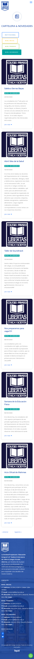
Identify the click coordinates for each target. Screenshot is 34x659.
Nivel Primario (10, 46)
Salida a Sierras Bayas (14, 88)
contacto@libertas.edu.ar (16, 592)
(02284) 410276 (15, 603)
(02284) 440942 (15, 617)
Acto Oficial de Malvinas (15, 472)
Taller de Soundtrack (13, 251)
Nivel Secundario (11, 52)
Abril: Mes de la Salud (14, 161)
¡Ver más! (7, 124)
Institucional (10, 35)
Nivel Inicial (9, 40)
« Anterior (5, 532)
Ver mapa (8, 597)
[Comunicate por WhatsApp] (30, 655)
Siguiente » (18, 532)
